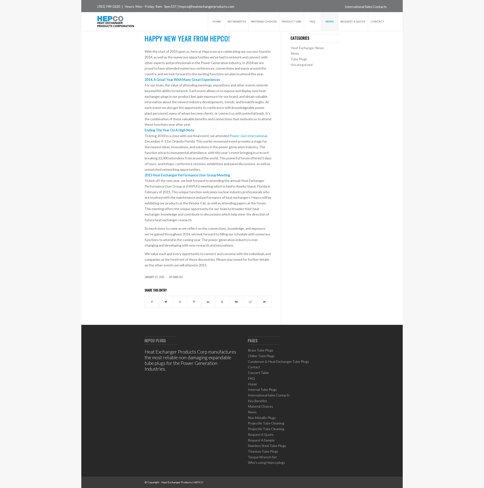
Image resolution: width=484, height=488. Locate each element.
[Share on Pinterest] (194, 302)
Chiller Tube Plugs (261, 356)
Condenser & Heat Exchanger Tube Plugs (278, 361)
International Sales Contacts (366, 7)
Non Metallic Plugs (262, 418)
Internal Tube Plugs (262, 389)
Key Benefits (257, 401)
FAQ (251, 378)
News (295, 53)
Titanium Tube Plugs (263, 451)
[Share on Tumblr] (222, 302)
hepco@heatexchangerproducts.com (206, 6)
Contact (254, 367)
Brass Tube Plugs (260, 350)
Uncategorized (302, 65)
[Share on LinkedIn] (208, 302)
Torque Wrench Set (262, 457)
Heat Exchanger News (307, 48)
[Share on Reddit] (250, 302)
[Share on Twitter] (166, 302)
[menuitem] (365, 6)
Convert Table (258, 373)
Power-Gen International (248, 136)
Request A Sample (261, 440)
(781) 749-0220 (108, 6)
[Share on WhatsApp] (180, 302)
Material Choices (260, 406)
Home (252, 384)
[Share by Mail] (264, 302)
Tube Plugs (299, 59)
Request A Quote (261, 434)
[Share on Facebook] (152, 302)
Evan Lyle (178, 277)
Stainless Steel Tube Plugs (267, 446)
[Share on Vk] (236, 302)
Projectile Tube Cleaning (266, 423)
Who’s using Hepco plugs (266, 462)
